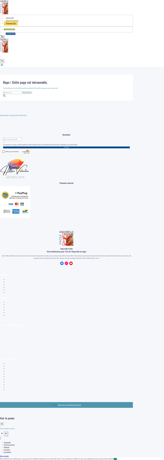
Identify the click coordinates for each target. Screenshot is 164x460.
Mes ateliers (12, 307)
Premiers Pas (11, 23)
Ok (115, 459)
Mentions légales (14, 292)
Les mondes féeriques (14, 384)
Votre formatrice (12, 21)
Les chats (10, 387)
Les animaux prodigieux (15, 382)
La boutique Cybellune (16, 285)
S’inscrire (66, 147)
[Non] (117, 459)
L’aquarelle (10, 18)
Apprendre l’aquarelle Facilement (69, 405)
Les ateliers (9, 29)
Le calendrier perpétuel (15, 389)
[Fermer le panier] (2, 424)
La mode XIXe (12, 379)
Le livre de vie (12, 369)
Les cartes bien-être (14, 374)
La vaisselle (11, 377)
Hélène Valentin (13, 279)
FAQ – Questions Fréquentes (18, 313)
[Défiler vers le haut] (2, 434)
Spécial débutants (13, 364)
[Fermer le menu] (0, 438)
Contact (10, 315)
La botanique (11, 371)
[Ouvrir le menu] (2, 65)
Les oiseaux (11, 366)
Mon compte (10, 34)
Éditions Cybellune (14, 282)
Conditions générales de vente (18, 290)
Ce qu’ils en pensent (15, 287)
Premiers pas (5, 56)
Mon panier (12, 305)
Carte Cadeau (13, 310)
